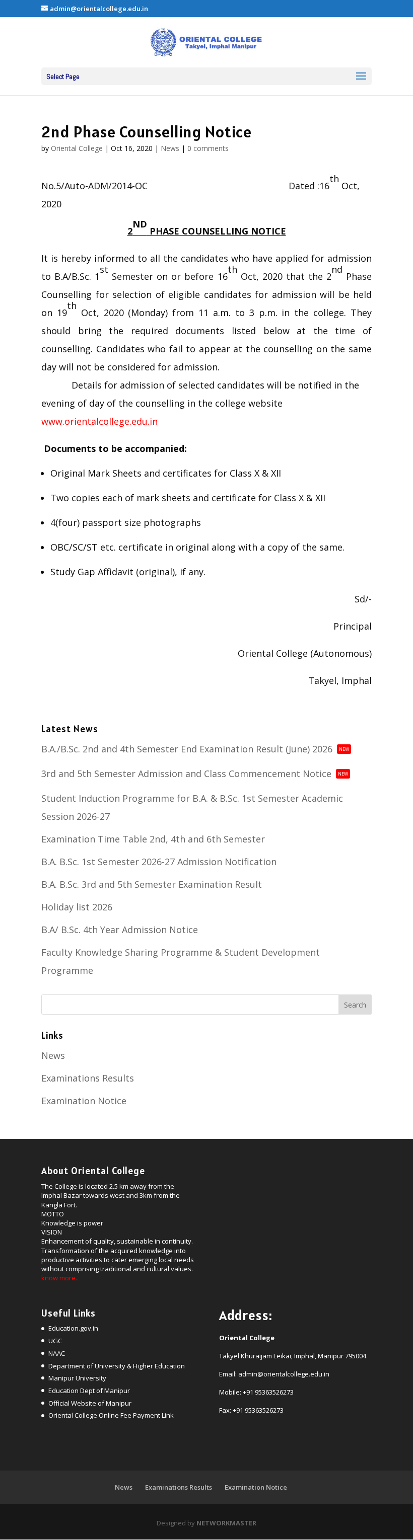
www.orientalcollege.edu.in (99, 421)
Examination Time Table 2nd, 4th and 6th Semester (153, 839)
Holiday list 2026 (76, 907)
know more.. (60, 1277)
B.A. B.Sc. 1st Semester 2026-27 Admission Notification (159, 862)
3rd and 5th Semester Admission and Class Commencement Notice (194, 773)
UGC (55, 1340)
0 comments (208, 148)
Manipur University (77, 1377)
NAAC (56, 1353)
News (170, 148)
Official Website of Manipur (89, 1403)
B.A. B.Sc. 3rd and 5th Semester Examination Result (151, 884)
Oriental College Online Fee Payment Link (111, 1415)
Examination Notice (83, 1101)
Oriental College (77, 148)
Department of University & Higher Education (116, 1365)
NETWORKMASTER (226, 1522)
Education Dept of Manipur (89, 1390)
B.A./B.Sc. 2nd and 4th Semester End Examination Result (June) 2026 (195, 749)
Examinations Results (87, 1078)
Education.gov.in (73, 1328)
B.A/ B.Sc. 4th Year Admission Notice (119, 929)
